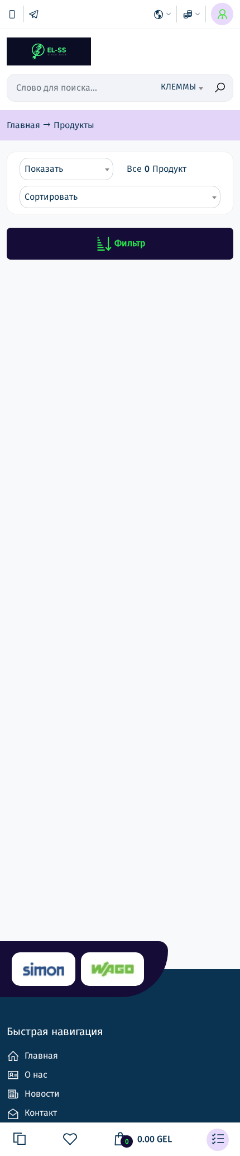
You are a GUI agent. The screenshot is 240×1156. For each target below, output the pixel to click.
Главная (24, 125)
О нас (34, 1074)
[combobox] (176, 88)
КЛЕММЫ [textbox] (178, 87)
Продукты (74, 125)
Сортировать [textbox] (51, 196)
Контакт (39, 1112)
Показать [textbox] (44, 168)
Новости (41, 1093)
